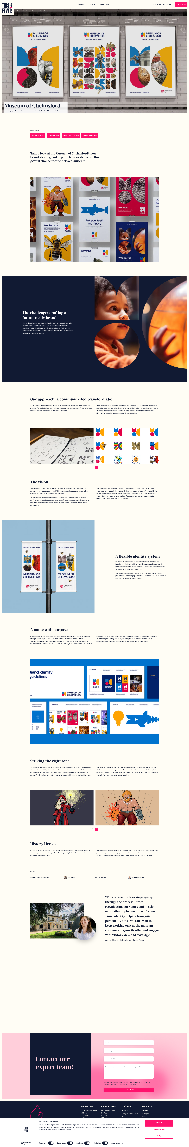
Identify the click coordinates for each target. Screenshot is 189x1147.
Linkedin (145, 1111)
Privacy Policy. (132, 1084)
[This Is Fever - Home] (7, 8)
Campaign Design (90, 135)
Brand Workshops (71, 135)
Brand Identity (38, 135)
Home (19, 11)
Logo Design (53, 135)
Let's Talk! (129, 1090)
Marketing (104, 4)
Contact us (181, 4)
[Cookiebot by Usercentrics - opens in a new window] (26, 1143)
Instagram (145, 1114)
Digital (92, 4)
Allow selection (159, 1129)
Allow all (159, 1123)
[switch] (70, 1143)
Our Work (157, 4)
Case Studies (27, 11)
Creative (82, 4)
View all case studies (148, 960)
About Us (167, 4)
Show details (115, 1143)
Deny (159, 1135)
